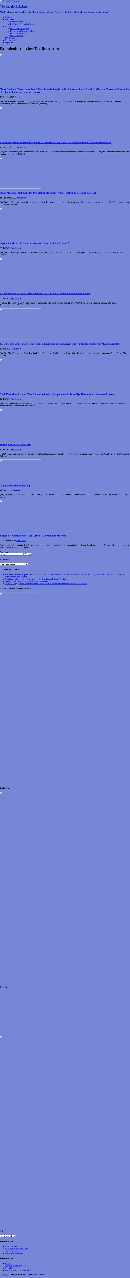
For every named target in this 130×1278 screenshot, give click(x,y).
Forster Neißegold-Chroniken (17, 1270)
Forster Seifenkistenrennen (15, 1266)
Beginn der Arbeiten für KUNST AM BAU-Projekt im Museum (33, 535)
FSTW (8, 1263)
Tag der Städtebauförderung (15, 485)
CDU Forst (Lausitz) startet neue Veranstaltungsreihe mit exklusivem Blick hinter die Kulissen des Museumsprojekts (60, 343)
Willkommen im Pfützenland (16, 1249)
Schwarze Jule (11, 1246)
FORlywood (10, 38)
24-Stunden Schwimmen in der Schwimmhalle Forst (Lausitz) (41, 579)
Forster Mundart (16, 22)
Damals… (9, 26)
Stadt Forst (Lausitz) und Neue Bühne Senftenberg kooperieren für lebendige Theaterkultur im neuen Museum (57, 394)
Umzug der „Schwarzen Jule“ (15, 444)
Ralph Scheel (10, 584)
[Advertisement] (65, 1013)
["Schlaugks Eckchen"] (10, 1)
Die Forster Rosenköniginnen (22, 24)
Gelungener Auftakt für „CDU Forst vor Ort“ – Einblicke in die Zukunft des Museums (45, 293)
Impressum (9, 42)
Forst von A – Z (11, 19)
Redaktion (19, 97)
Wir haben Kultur (12, 1251)
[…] (48, 104)
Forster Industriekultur (14, 1253)
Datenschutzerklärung (14, 40)
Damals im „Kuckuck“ (19, 33)
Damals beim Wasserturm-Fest (22, 31)
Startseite (8, 17)
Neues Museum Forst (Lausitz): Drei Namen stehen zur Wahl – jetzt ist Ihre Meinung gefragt (48, 192)
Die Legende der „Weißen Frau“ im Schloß (30, 581)
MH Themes (40, 1275)
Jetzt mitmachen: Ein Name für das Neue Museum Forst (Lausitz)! (34, 243)
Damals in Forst (16, 35)
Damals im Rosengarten (19, 29)
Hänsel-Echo (10, 1268)
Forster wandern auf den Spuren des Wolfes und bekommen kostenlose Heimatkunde (53, 584)
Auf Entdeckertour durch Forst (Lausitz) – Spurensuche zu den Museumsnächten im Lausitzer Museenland (55, 142)
